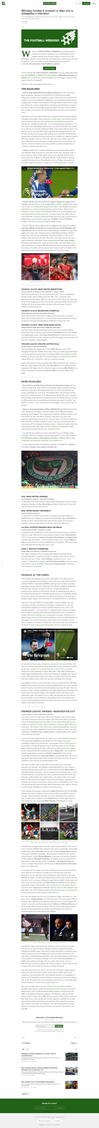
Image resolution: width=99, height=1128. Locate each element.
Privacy (49, 1117)
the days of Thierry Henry (49, 986)
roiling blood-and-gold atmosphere (46, 207)
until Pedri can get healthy (65, 240)
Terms (53, 1117)
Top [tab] (23, 1049)
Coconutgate (40, 561)
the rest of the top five (67, 743)
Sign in (94, 3)
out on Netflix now (55, 440)
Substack (42, 1124)
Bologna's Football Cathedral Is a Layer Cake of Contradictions (38, 1055)
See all (24, 1094)
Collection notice (60, 1117)
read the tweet (33, 221)
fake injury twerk (48, 545)
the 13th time (31, 602)
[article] (49, 1058)
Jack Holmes (24, 21)
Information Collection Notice (49, 1031)
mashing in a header (50, 119)
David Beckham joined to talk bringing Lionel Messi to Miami (43, 438)
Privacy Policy (61, 1031)
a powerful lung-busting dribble (51, 121)
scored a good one (31, 542)
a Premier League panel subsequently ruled (42, 625)
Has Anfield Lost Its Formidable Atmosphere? (38, 1082)
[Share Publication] (80, 3)
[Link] (19, 89)
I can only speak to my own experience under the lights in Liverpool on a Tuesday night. (40, 1084)
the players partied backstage (43, 216)
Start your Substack (45, 1121)
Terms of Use (57, 1029)
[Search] (76, 3)
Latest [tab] (27, 1049)
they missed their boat (51, 429)
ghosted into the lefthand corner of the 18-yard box (59, 890)
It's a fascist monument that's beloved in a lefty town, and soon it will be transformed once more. (40, 1058)
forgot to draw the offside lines (37, 617)
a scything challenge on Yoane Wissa (52, 669)
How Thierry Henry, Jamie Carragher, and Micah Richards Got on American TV (39, 1069)
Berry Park (52, 75)
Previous (27, 1043)
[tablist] (25, 1049)
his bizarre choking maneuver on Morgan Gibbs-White (54, 724)
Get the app (57, 1121)
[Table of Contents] (2, 564)
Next (72, 1043)
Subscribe (86, 3)
